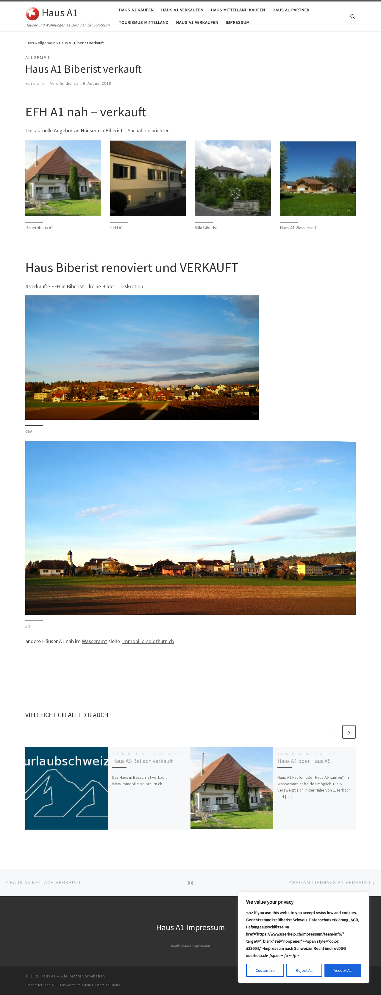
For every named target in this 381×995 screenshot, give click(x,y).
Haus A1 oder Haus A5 (304, 760)
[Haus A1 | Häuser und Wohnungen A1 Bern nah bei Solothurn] (32, 12)
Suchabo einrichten (149, 130)
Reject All (304, 970)
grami (38, 84)
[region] (303, 937)
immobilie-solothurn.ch (148, 641)
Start (29, 43)
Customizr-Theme (106, 985)
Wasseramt (94, 641)
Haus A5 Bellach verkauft (142, 760)
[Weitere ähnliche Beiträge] (349, 732)
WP (54, 985)
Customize (265, 970)
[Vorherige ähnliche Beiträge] (334, 732)
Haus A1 (48, 976)
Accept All (343, 970)
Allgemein (46, 43)
